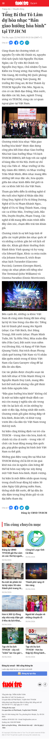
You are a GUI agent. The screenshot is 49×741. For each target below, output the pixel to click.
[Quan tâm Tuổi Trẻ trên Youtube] (40, 685)
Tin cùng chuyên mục (22, 524)
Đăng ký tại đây (29, 673)
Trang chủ (6, 9)
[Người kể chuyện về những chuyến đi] (36, 603)
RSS (3, 728)
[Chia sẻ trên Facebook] (16, 42)
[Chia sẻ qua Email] (27, 42)
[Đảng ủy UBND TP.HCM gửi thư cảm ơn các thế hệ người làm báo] (13, 539)
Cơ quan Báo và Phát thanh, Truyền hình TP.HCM (19, 710)
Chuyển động (18, 9)
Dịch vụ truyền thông (9, 725)
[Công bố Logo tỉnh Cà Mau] (36, 539)
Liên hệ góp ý (38, 725)
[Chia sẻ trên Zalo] (11, 42)
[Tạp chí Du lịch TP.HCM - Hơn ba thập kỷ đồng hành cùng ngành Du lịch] (36, 636)
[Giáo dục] (34, 3)
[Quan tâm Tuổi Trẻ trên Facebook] (45, 685)
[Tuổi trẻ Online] (22, 3)
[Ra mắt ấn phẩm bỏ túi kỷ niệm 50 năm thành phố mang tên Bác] (13, 571)
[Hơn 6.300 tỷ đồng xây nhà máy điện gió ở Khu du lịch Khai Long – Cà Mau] (13, 603)
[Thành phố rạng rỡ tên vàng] (36, 571)
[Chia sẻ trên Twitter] (22, 42)
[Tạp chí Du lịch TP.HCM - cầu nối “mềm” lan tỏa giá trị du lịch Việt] (13, 636)
